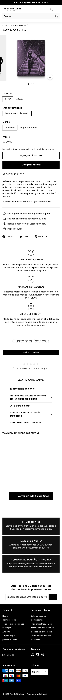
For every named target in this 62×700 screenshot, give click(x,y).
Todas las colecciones (13, 624)
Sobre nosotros (38, 616)
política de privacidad (41, 631)
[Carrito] (51, 9)
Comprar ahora (31, 164)
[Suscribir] (53, 597)
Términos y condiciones (42, 627)
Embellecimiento (12, 107)
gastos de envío (13, 149)
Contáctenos (37, 619)
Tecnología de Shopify (37, 694)
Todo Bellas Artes (18, 25)
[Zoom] (50, 77)
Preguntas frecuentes (41, 624)
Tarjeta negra (9, 635)
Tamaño (7, 93)
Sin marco (10, 127)
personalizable (9, 639)
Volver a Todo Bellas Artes (33, 496)
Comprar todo (9, 619)
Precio (6, 136)
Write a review (31, 352)
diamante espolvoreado (17, 113)
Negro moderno (28, 127)
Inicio (4, 25)
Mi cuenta (35, 639)
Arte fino (6, 631)
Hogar (5, 616)
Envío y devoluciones (41, 635)
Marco (6, 121)
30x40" (20, 99)
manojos (6, 627)
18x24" (8, 99)
